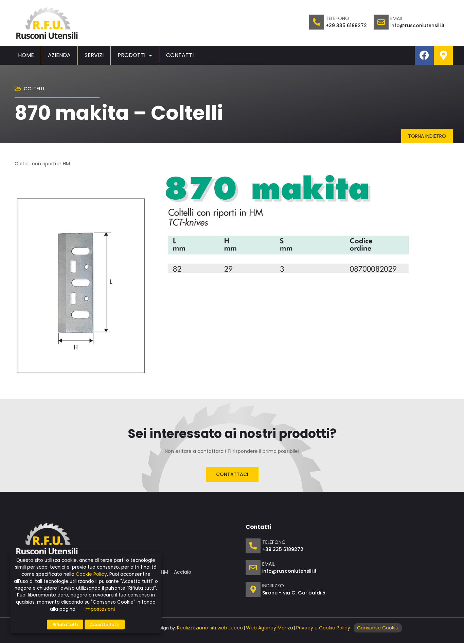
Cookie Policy (91, 574)
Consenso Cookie (377, 627)
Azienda (59, 55)
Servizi (94, 55)
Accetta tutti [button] (104, 624)
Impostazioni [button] (100, 609)
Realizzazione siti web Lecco (210, 627)
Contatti (180, 55)
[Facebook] (424, 55)
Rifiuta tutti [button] (65, 624)
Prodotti (131, 55)
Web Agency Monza (269, 627)
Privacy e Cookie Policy (323, 627)
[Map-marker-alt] (443, 55)
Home (26, 55)
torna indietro (427, 136)
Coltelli (34, 88)
